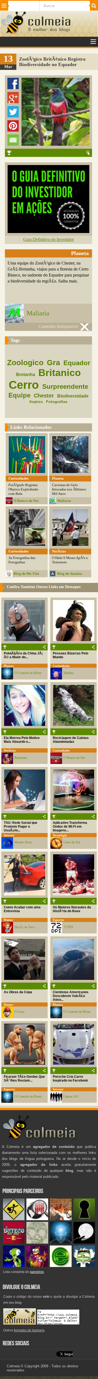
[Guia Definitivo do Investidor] (48, 231)
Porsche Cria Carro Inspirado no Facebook (70, 1078)
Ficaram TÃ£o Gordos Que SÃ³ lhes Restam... (24, 1078)
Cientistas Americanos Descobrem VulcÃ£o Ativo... (70, 996)
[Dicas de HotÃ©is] (37, 1219)
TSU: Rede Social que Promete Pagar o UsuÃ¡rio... (20, 826)
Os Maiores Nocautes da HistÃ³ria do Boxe (72, 909)
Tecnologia (60, 835)
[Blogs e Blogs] (60, 1266)
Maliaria (38, 313)
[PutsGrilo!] (13, 1266)
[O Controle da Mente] (60, 1242)
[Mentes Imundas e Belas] (84, 1242)
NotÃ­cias (10, 750)
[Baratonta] (37, 1266)
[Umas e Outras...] (37, 1242)
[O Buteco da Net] (13, 1242)
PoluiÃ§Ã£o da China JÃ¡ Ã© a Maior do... (23, 655)
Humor (8, 919)
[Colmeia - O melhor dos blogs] (13, 33)
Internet (9, 835)
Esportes (58, 919)
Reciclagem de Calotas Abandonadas (71, 740)
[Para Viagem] (13, 1219)
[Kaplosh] (60, 1219)
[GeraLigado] (84, 1266)
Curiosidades (61, 665)
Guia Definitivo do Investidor (48, 239)
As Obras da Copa (18, 992)
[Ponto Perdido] (84, 1219)
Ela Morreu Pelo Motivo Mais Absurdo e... (21, 740)
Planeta (9, 665)
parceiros (37, 1272)
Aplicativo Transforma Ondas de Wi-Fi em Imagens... (70, 826)
